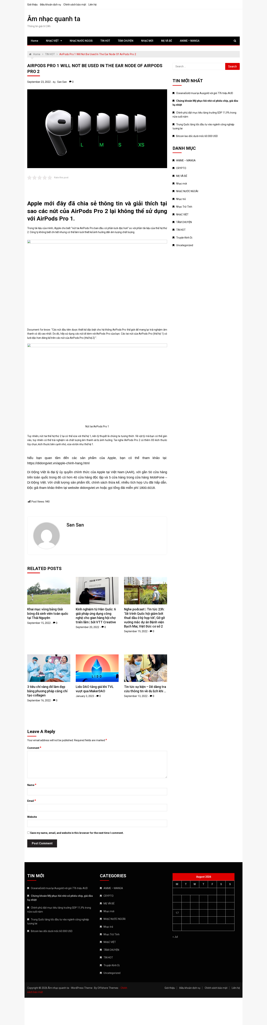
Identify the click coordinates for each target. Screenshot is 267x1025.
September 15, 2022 (39, 622)
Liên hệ (92, 4)
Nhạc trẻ (181, 199)
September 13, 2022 (135, 696)
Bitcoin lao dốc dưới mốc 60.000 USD (197, 136)
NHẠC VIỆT (52, 40)
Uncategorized (184, 245)
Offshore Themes (108, 987)
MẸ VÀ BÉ (166, 40)
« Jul (175, 936)
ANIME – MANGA (189, 40)
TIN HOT (105, 40)
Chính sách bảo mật (74, 4)
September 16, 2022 (39, 700)
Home (34, 40)
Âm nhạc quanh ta (53, 19)
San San (62, 81)
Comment (34, 748)
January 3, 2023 (85, 696)
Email (31, 800)
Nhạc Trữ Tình (184, 206)
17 (177, 912)
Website (32, 816)
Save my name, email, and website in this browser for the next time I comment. (77, 832)
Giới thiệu (32, 4)
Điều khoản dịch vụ (50, 4)
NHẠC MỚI (147, 40)
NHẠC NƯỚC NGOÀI (81, 40)
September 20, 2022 (87, 627)
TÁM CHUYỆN (125, 40)
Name (31, 785)
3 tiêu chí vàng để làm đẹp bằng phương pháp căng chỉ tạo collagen (47, 691)
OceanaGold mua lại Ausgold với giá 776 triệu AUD (204, 93)
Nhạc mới (181, 183)
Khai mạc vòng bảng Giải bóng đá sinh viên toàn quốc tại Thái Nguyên (47, 613)
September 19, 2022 (135, 631)
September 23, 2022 (39, 81)
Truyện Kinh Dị (184, 237)
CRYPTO (181, 168)
